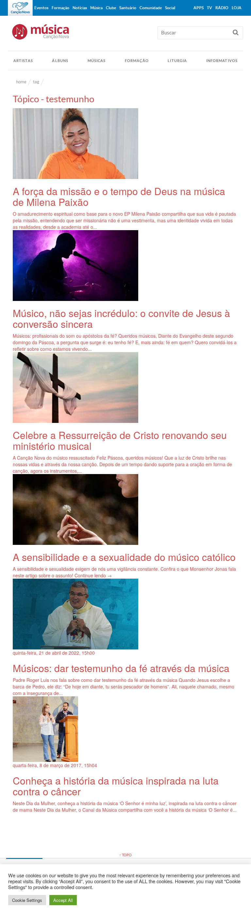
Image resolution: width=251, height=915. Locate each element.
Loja (237, 8)
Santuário (127, 8)
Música (96, 8)
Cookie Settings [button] (27, 900)
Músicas (97, 61)
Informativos (222, 61)
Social (170, 8)
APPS (198, 8)
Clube (111, 8)
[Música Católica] (125, 35)
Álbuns (60, 61)
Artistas (23, 61)
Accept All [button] (63, 900)
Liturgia (177, 61)
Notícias (80, 8)
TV (209, 8)
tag (36, 81)
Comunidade (151, 8)
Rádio (221, 8)
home (21, 81)
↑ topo (125, 855)
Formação (137, 61)
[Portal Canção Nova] (20, 8)
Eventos (41, 8)
